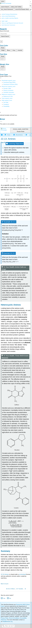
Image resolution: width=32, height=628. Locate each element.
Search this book (4, 31)
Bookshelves (19, 135)
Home (9, 135)
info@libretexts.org (7, 621)
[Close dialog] (1, 121)
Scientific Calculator (8, 92)
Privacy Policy (4, 618)
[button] (6, 104)
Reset (2, 47)
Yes (4, 598)
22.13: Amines (5, 574)
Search (3, 626)
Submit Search (5, 36)
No (10, 598)
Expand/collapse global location (30, 134)
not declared (22, 574)
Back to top (4, 583)
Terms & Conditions (14, 618)
